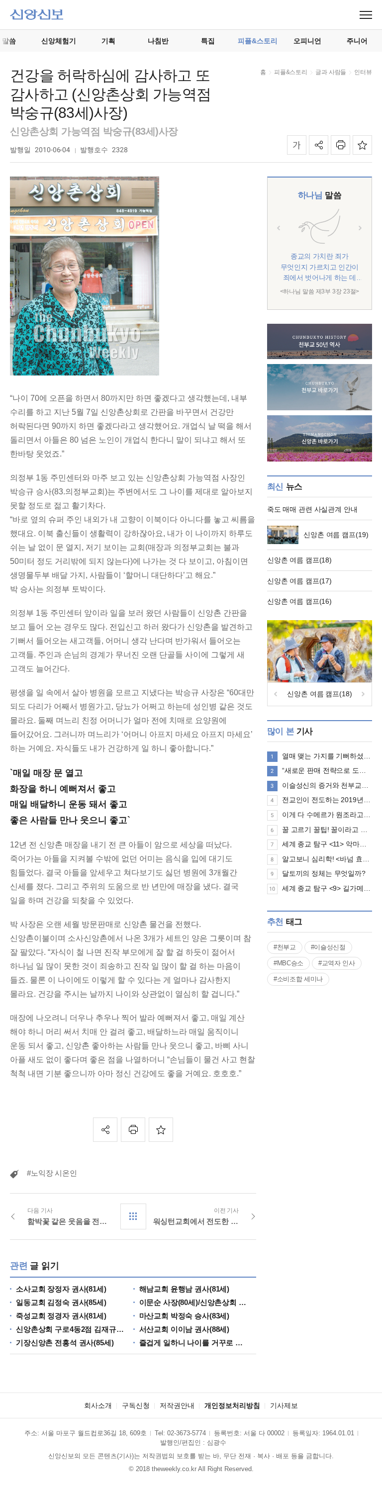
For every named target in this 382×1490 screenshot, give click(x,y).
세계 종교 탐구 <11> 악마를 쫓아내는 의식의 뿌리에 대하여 (327, 844)
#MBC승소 (288, 963)
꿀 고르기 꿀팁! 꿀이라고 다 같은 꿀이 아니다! (327, 830)
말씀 (319, 195)
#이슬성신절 (328, 947)
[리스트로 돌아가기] (133, 1216)
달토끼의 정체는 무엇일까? (324, 873)
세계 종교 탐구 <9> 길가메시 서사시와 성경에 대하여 (327, 888)
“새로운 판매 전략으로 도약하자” (327, 770)
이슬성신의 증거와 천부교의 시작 (327, 785)
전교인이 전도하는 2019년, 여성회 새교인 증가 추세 (327, 800)
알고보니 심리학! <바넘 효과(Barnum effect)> (327, 859)
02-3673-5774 (186, 1433)
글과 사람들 (330, 72)
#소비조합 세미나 (298, 979)
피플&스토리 (290, 72)
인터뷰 (363, 72)
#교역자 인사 (336, 963)
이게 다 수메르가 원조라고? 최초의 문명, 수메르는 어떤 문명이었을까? (327, 815)
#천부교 (285, 947)
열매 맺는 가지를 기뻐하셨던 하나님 (327, 756)
